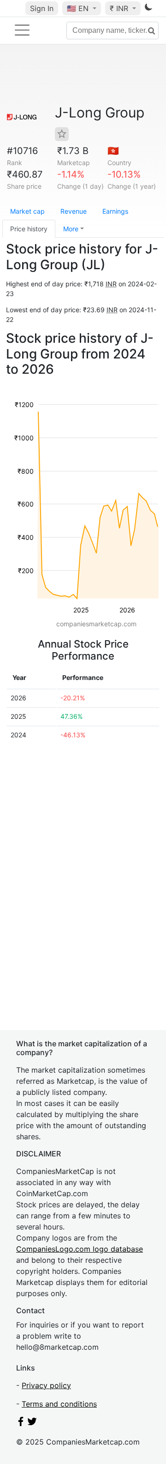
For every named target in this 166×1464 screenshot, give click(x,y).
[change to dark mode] (148, 8)
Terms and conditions (59, 1403)
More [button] (70, 229)
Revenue (73, 211)
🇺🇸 (78, 8)
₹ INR (120, 8)
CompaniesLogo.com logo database (79, 1249)
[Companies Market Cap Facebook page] (20, 1423)
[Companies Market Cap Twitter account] (32, 1423)
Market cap (27, 211)
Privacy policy (46, 1385)
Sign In (41, 8)
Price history (28, 229)
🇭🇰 (113, 150)
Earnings (115, 211)
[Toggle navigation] (22, 30)
